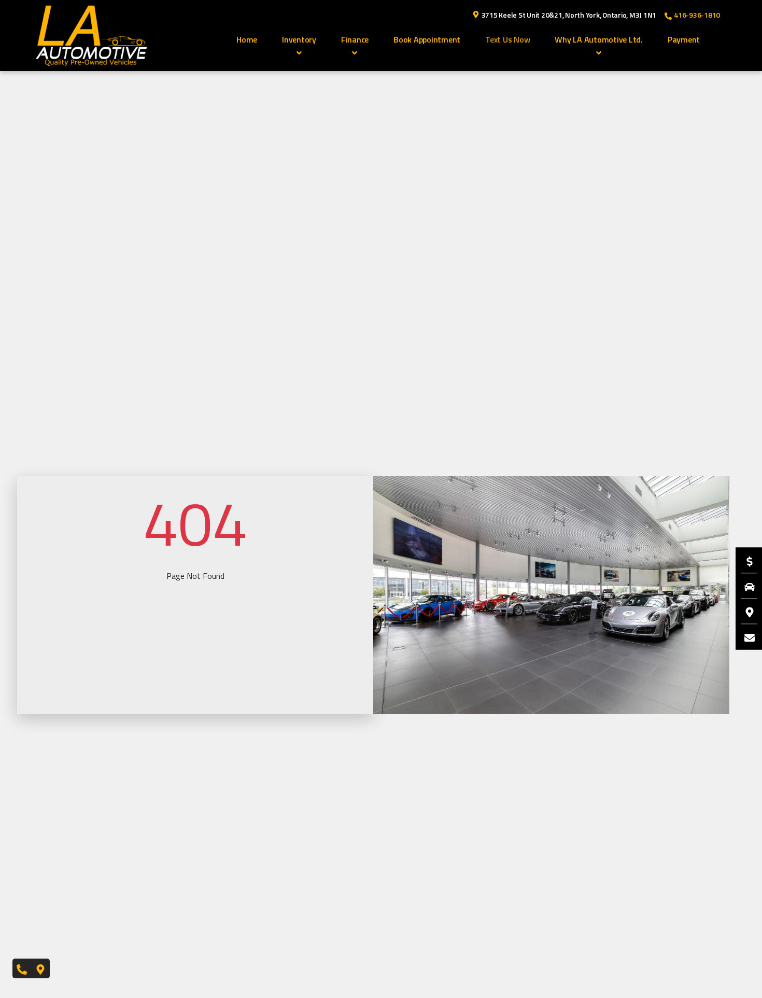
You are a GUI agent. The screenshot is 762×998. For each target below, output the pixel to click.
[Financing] (744, 560)
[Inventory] (744, 586)
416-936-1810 (697, 14)
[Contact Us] (744, 637)
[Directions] (744, 611)
